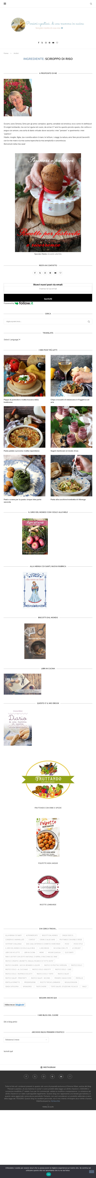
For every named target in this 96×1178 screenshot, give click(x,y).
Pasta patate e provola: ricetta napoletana (21, 451)
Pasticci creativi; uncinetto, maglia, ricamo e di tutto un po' (29, 961)
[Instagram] (46, 43)
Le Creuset (76, 948)
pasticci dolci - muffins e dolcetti (18, 974)
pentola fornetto (12, 982)
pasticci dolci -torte (45, 974)
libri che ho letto (12, 953)
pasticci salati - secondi (40, 978)
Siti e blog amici (10, 1022)
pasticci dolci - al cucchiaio (16, 969)
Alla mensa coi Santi (13, 935)
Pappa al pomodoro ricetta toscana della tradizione (21, 401)
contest (32, 940)
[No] (91, 1171)
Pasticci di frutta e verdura (55, 965)
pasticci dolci (76, 965)
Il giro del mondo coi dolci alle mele (20, 948)
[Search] (91, 3)
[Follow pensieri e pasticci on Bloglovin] (14, 1004)
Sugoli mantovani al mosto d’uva (64, 451)
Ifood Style (78, 944)
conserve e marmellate (14, 940)
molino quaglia (54, 953)
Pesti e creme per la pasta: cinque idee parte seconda (22, 500)
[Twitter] (42, 43)
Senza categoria (11, 987)
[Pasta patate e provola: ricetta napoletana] (24, 427)
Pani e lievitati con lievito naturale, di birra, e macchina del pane (31, 957)
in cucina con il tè (61, 948)
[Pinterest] (49, 43)
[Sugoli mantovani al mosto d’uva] (71, 427)
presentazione (30, 982)
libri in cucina (29, 953)
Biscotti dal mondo (50, 935)
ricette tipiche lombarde (50, 982)
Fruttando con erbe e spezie (71, 940)
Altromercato (32, 935)
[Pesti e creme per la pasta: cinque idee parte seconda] (24, 475)
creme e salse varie (47, 940)
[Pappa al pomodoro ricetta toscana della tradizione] (24, 376)
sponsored (27, 987)
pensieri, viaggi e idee (62, 978)
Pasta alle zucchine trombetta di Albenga (68, 499)
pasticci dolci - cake (63, 969)
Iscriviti (48, 299)
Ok (49, 1174)
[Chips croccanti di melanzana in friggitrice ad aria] (71, 376)
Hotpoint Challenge (13, 944)
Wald (84, 987)
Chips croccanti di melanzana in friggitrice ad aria (70, 401)
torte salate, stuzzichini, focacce (64, 987)
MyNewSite (55, 1101)
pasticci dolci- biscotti (41, 969)
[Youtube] (53, 43)
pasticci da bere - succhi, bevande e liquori (22, 965)
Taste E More (41, 987)
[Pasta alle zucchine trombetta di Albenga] (71, 475)
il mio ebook (44, 948)
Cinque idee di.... (68, 935)
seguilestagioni (71, 982)
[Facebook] (38, 43)
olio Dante (69, 953)
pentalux (79, 978)
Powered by (9, 303)
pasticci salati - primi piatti (16, 978)
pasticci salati (63, 974)
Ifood (67, 944)
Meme (42, 953)
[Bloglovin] (57, 43)
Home (6, 53)
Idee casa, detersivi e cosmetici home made (43, 944)
